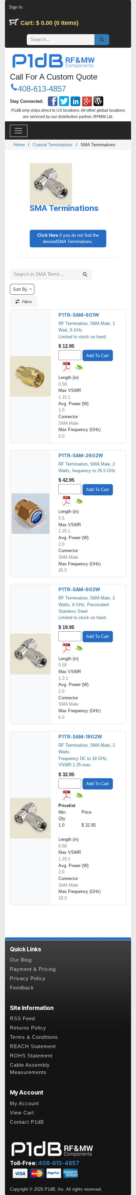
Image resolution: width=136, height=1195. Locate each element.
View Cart (22, 1112)
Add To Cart (97, 355)
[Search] (101, 39)
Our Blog (21, 960)
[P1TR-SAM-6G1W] (30, 376)
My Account (24, 1103)
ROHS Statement (31, 1055)
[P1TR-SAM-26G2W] (30, 513)
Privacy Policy (28, 978)
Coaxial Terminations (53, 144)
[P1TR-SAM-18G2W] (30, 818)
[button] (22, 289)
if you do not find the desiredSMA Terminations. (68, 238)
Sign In (15, 7)
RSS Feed (22, 1018)
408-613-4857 (42, 88)
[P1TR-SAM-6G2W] (30, 654)
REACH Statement (33, 1046)
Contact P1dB (27, 1122)
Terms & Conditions (34, 1037)
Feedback (22, 987)
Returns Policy (28, 1028)
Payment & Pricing (33, 969)
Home (19, 144)
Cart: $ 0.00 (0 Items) (49, 23)
